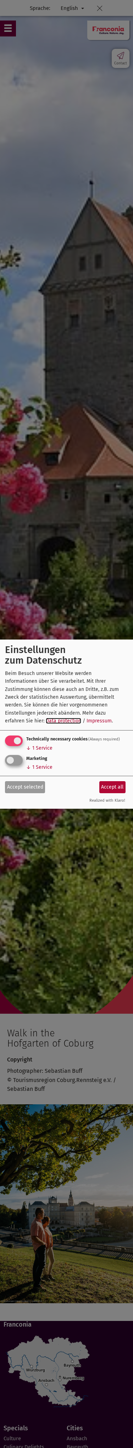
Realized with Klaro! (107, 800)
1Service (39, 748)
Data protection (63, 721)
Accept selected (25, 787)
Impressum (99, 721)
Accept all (112, 787)
